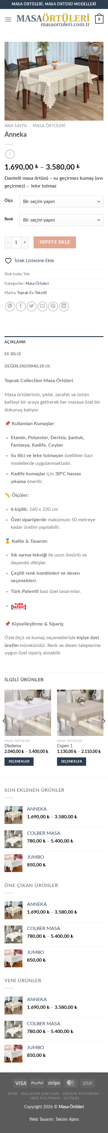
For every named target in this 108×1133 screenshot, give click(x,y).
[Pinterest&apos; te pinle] (53, 306)
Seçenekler (19, 761)
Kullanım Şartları (40, 1093)
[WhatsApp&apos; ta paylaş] (10, 306)
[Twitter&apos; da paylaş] (32, 306)
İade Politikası (45, 1098)
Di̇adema (12, 746)
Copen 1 (65, 746)
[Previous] (4, 733)
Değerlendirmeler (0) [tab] (27, 366)
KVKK (13, 1093)
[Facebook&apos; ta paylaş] (21, 306)
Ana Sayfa (15, 126)
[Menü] (8, 19)
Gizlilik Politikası (80, 1093)
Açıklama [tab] (15, 342)
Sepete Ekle (55, 242)
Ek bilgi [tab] (12, 354)
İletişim (71, 1098)
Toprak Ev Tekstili (32, 293)
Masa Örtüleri (49, 126)
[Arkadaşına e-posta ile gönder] (42, 306)
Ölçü (8, 201)
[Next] (104, 733)
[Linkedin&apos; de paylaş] (64, 306)
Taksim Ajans (67, 1119)
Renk (8, 219)
